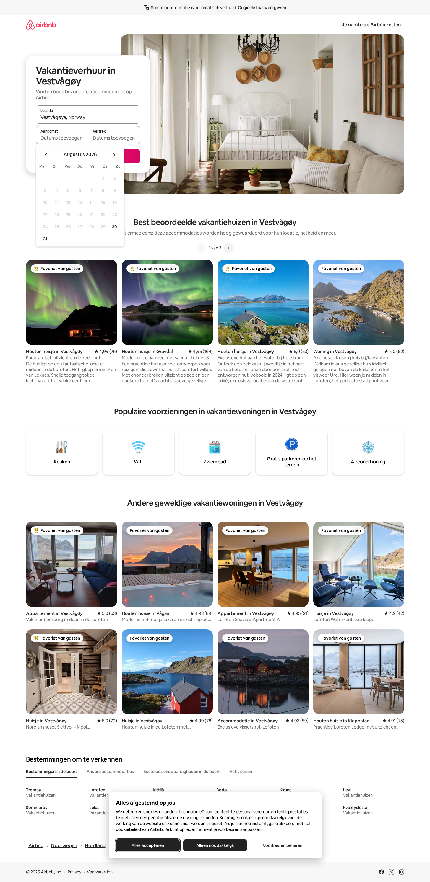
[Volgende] (228, 248)
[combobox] (88, 117)
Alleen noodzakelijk (215, 845)
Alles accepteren (148, 845)
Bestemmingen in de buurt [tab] (51, 771)
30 (114, 226)
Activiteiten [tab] (240, 771)
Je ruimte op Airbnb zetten (371, 25)
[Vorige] (201, 248)
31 (45, 238)
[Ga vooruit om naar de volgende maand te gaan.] (114, 154)
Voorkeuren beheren (282, 845)
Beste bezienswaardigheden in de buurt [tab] (181, 771)
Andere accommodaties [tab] (110, 771)
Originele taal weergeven (262, 7)
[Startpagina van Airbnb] (41, 24)
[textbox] (61, 137)
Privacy (74, 872)
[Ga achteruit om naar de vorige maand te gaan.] (46, 154)
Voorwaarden (100, 872)
